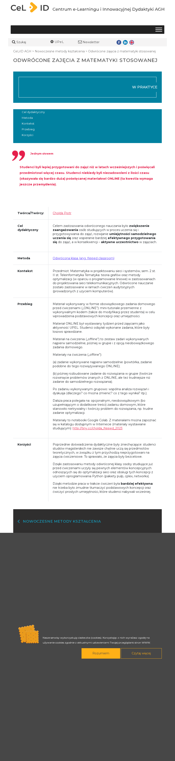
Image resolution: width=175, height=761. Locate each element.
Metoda (27, 117)
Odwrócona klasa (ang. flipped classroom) (83, 258)
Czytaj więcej (141, 653)
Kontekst (28, 123)
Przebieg (28, 129)
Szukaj (21, 42)
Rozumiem (100, 653)
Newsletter (90, 42)
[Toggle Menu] (158, 30)
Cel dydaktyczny (33, 112)
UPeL (59, 42)
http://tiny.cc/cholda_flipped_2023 (97, 428)
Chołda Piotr (62, 213)
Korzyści (27, 135)
